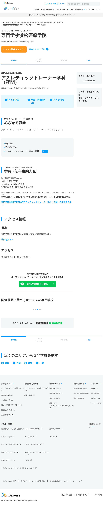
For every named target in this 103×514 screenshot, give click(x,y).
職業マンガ (61, 405)
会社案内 (98, 495)
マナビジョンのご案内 (8, 481)
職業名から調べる (55, 389)
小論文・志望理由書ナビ (33, 444)
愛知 (30, 363)
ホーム (3, 22)
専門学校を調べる (48, 9)
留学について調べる (8, 410)
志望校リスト (95, 389)
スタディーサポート (8, 437)
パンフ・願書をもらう (13, 49)
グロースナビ (29, 468)
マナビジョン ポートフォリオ (11, 468)
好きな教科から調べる (81, 393)
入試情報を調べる (7, 400)
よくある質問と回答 (38, 481)
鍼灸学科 (9, 143)
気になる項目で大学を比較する (11, 405)
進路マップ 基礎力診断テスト (11, 444)
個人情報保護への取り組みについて (75, 495)
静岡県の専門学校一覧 (28, 22)
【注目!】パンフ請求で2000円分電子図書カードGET (50, 15)
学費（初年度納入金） (38, 101)
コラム (98, 9)
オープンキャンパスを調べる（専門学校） (36, 389)
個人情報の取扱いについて (59, 481)
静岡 (19, 363)
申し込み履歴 (95, 393)
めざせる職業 (14, 100)
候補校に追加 (37, 49)
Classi (27, 460)
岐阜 (7, 363)
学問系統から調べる (80, 389)
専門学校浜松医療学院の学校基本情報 (50, 22)
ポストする (43, 323)
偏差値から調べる (7, 395)
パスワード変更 (96, 403)
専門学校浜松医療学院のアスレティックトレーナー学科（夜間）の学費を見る (36, 202)
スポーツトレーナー (36, 130)
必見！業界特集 (29, 395)
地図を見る (6, 239)
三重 (42, 363)
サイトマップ (77, 481)
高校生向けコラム (7, 415)
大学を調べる (38, 9)
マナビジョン (11, 9)
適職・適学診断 (54, 398)
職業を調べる (54, 384)
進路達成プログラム (8, 460)
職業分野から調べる (56, 393)
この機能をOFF (89, 80)
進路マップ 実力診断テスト (10, 452)
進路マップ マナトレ (56, 429)
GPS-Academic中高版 (32, 429)
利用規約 (24, 481)
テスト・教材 (90, 9)
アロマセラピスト (55, 130)
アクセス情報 (59, 100)
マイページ (95, 384)
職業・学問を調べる (77, 9)
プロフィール (95, 398)
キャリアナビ (29, 437)
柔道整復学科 (11, 147)
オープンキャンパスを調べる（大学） (12, 389)
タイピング (53, 437)
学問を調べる (79, 384)
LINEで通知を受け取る (37, 284)
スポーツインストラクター (13, 130)
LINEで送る (57, 323)
